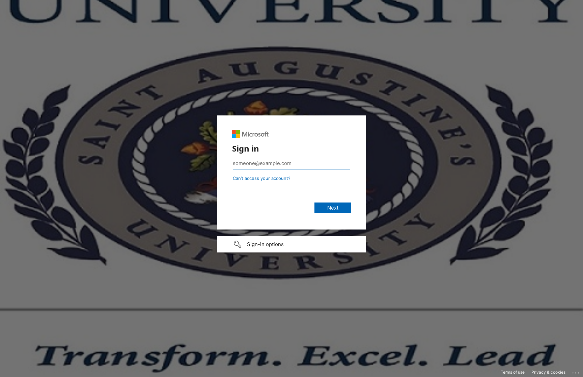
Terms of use (513, 372)
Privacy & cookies (548, 372)
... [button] (576, 371)
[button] (291, 244)
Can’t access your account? (261, 178)
